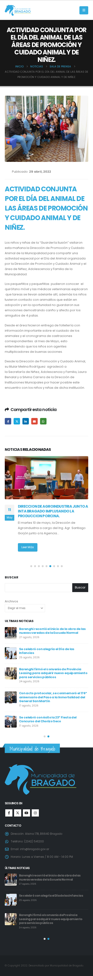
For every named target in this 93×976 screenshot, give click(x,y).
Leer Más (27, 552)
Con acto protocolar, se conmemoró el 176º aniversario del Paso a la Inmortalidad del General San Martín (51, 879)
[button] (83, 10)
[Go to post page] (46, 477)
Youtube (26, 813)
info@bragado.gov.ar (34, 849)
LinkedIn (25, 421)
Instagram (35, 813)
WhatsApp (43, 421)
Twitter (17, 421)
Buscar (11, 577)
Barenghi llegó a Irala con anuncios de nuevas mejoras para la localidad (49, 651)
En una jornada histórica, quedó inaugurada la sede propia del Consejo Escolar (50, 693)
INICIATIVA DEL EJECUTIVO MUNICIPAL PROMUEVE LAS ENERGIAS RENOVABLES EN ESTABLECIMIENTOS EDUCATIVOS (51, 511)
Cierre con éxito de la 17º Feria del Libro (49, 713)
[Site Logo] (18, 10)
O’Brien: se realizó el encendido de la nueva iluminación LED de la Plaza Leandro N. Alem (53, 631)
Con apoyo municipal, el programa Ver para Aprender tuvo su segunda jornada (51, 671)
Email (34, 421)
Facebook (8, 421)
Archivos (11, 601)
